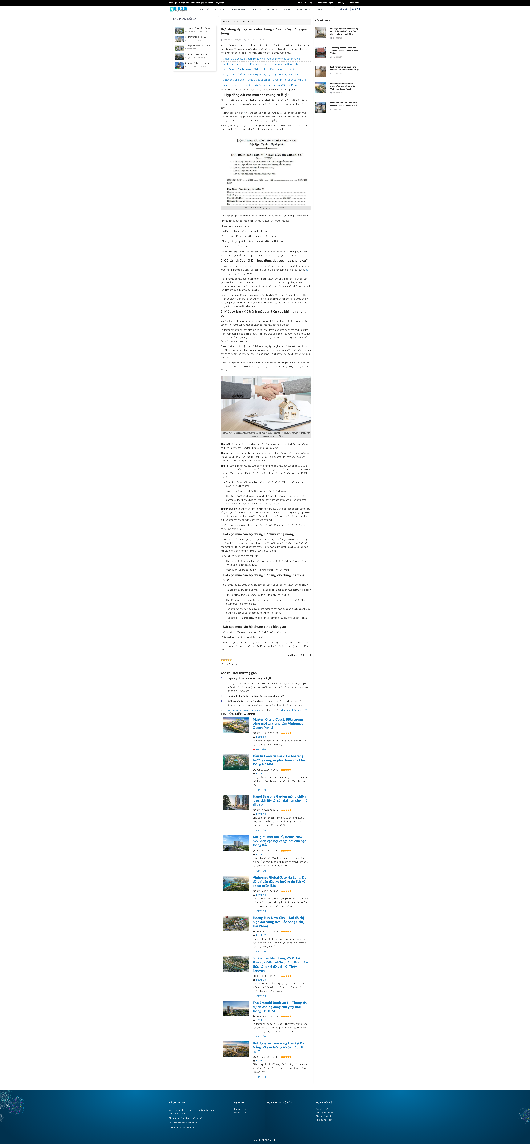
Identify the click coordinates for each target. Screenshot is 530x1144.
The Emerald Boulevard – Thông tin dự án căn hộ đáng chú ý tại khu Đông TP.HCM (280, 1007)
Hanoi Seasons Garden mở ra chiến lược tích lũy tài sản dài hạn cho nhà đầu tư (260, 69)
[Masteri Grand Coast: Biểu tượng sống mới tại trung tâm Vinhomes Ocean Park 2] (236, 725)
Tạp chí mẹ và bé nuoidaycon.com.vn (243, 710)
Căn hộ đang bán (237, 9)
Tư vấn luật (248, 21)
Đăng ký (340, 3)
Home (226, 21)
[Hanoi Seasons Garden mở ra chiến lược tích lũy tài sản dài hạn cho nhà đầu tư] (236, 802)
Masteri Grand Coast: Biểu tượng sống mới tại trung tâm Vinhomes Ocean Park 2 (205, 3)
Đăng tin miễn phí (325, 3)
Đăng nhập (354, 3)
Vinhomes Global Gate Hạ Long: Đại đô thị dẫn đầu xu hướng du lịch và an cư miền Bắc (264, 79)
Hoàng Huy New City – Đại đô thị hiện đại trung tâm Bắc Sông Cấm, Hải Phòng (260, 85)
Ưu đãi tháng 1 (307, 3)
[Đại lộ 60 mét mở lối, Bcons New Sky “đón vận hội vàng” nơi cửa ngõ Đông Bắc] (236, 843)
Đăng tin (356, 9)
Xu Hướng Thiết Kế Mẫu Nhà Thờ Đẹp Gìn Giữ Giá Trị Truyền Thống (344, 50)
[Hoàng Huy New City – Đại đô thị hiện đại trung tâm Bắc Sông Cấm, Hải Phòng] (236, 923)
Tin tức (255, 9)
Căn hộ (218, 9)
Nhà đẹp (271, 9)
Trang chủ (204, 9)
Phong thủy (302, 9)
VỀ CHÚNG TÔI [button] (177, 1103)
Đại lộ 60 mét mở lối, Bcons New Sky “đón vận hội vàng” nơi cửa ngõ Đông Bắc (261, 74)
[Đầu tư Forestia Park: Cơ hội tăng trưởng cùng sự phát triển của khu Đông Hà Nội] (236, 762)
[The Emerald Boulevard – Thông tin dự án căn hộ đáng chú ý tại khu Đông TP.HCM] (236, 1008)
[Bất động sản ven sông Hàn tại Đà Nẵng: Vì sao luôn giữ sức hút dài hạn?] (236, 1049)
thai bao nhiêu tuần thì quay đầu (293, 710)
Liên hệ (319, 9)
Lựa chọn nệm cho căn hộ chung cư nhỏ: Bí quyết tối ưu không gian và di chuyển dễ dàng (344, 31)
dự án (251, 266)
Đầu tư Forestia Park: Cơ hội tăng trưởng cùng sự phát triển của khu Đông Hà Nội (261, 64)
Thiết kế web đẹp (269, 1140)
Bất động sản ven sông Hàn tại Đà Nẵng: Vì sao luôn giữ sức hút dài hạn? (278, 1047)
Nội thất (287, 9)
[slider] (226, 660)
